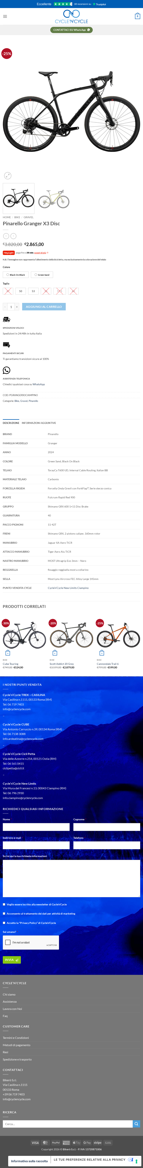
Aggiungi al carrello (44, 306)
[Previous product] (13, 236)
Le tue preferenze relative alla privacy (89, 1159)
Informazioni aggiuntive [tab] (39, 422)
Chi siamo (9, 994)
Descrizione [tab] (11, 422)
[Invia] (136, 1123)
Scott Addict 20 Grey (62, 663)
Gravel (29, 217)
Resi (5, 1052)
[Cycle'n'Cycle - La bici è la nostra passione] (71, 16)
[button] (5, 16)
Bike (17, 217)
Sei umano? (10, 931)
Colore (6, 267)
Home (7, 217)
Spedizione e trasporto (17, 1059)
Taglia (6, 283)
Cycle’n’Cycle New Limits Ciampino (68, 587)
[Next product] (6, 236)
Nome (7, 819)
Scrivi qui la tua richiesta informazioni (25, 856)
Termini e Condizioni (16, 1037)
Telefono (79, 837)
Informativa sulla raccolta (29, 1161)
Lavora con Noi (12, 1008)
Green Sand (43, 274)
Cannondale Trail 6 (108, 663)
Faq (5, 1016)
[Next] (132, 111)
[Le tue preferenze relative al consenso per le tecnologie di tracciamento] (136, 1161)
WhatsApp (39, 384)
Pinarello (33, 400)
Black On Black (17, 274)
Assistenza (10, 1001)
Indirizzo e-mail (13, 837)
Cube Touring (10, 663)
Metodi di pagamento (16, 1045)
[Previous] (10, 111)
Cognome (79, 819)
